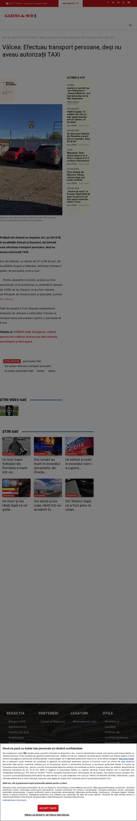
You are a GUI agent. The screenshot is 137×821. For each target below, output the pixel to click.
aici (23, 772)
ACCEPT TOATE (47, 808)
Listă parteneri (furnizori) (14, 800)
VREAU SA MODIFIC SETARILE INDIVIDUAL (47, 814)
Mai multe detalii (126, 759)
